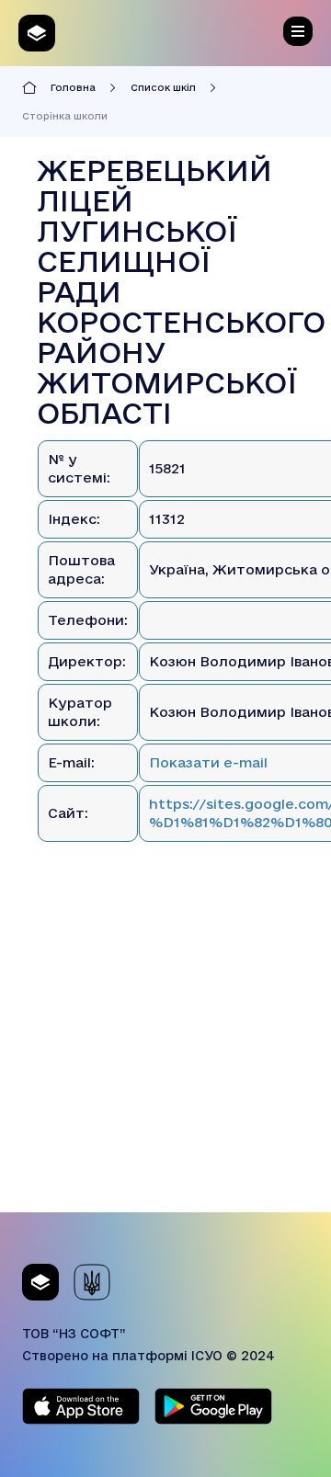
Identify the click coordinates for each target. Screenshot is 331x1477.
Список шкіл (163, 87)
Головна (73, 87)
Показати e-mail (208, 762)
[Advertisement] (165, 1046)
